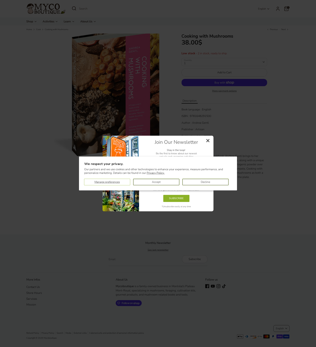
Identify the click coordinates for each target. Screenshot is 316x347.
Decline (205, 182)
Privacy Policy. (156, 173)
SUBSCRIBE (176, 198)
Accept (156, 182)
